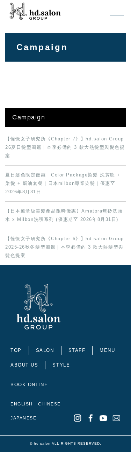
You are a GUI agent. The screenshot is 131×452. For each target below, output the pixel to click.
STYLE (61, 365)
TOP (16, 350)
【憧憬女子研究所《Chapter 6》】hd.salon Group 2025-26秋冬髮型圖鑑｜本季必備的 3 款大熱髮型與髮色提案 (64, 247)
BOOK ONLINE (29, 384)
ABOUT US (24, 365)
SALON (45, 350)
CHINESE (49, 404)
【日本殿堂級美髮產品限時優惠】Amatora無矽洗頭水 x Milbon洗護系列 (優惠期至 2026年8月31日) (64, 215)
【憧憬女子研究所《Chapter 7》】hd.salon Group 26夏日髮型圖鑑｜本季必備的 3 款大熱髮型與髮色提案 (65, 147)
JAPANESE (23, 418)
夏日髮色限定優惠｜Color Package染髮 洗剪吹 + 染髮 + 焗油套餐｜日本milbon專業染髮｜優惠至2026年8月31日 (63, 183)
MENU (107, 350)
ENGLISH (21, 404)
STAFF (77, 350)
